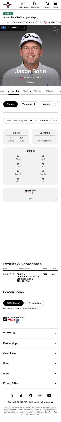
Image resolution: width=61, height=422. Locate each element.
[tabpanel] (30, 205)
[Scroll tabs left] (9, 91)
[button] (19, 121)
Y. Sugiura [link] (16, 22)
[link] (7, 4)
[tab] (13, 92)
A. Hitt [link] (51, 22)
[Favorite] (55, 30)
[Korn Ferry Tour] (14, 320)
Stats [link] (50, 91)
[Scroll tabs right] (30, 91)
